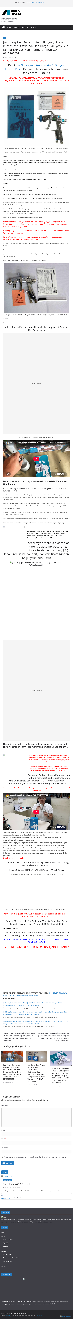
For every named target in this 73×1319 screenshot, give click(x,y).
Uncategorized (7, 1180)
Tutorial (5, 1246)
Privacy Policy (7, 1254)
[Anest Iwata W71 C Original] (36, 1176)
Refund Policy (7, 1261)
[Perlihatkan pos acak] (69, 27)
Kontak (33, 27)
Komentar (5, 1105)
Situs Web (4, 1147)
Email (3, 1139)
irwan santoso (16, 1187)
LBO (5, 38)
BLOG (15, 27)
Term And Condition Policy (11, 1258)
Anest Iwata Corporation (8, 1302)
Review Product (8, 1239)
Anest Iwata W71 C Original (16, 1183)
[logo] (3, 1217)
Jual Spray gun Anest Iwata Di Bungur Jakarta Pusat (35, 67)
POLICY (24, 27)
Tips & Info (6, 1243)
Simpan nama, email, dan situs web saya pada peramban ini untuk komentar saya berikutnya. (35, 1157)
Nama (4, 1130)
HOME (9, 27)
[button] (18, 27)
